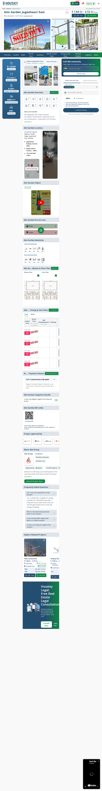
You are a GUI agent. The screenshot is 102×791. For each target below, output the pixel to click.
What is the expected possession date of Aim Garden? (38, 513)
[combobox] (86, 87)
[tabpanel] (81, 105)
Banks (96, 55)
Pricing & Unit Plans (65, 55)
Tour (79, 15)
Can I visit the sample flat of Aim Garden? (38, 494)
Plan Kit (54, 268)
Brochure (53, 92)
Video (23, 55)
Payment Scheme (78, 55)
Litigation (88, 55)
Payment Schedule (51, 373)
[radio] (64, 98)
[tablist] (81, 80)
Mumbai (9, 8)
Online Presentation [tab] (90, 80)
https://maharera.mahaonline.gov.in (34, 427)
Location (16, 55)
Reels (76, 3)
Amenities (40, 55)
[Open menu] (98, 3)
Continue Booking (81, 110)
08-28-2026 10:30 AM (75, 92)
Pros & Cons (31, 55)
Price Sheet (53, 310)
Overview (7, 55)
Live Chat (93, 15)
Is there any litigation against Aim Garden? (39, 526)
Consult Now (46, 624)
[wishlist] (48, 21)
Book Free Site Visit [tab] (72, 80)
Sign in (89, 3)
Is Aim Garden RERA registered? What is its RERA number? (38, 519)
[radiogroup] (81, 98)
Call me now (81, 74)
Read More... (28, 122)
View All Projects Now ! (34, 481)
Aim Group (10, 16)
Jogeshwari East (16, 8)
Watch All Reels (51, 61)
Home (3, 8)
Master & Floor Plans (52, 55)
